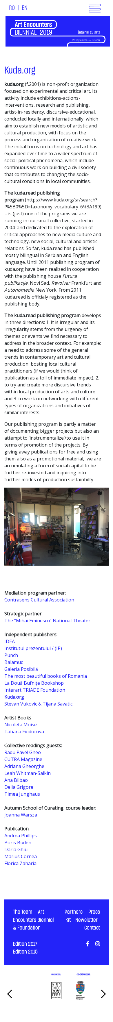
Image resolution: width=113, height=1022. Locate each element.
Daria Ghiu (16, 849)
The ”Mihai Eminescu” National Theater (47, 620)
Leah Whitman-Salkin (27, 773)
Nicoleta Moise (20, 724)
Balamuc (13, 662)
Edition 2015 (25, 952)
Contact (92, 928)
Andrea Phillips (20, 835)
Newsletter (86, 920)
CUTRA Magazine (23, 759)
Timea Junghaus (22, 794)
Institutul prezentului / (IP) (33, 648)
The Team (22, 912)
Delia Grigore (18, 787)
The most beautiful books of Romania (45, 676)
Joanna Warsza (20, 815)
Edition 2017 (25, 944)
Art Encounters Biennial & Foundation (33, 920)
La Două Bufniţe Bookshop (34, 683)
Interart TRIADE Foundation (34, 690)
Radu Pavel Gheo (22, 752)
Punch (11, 655)
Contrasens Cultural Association (39, 600)
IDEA (9, 641)
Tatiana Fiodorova (24, 731)
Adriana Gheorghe (24, 766)
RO (12, 8)
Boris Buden (17, 842)
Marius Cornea (20, 856)
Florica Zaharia (20, 863)
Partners (74, 912)
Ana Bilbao (16, 780)
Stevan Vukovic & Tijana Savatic (38, 704)
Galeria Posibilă (21, 669)
